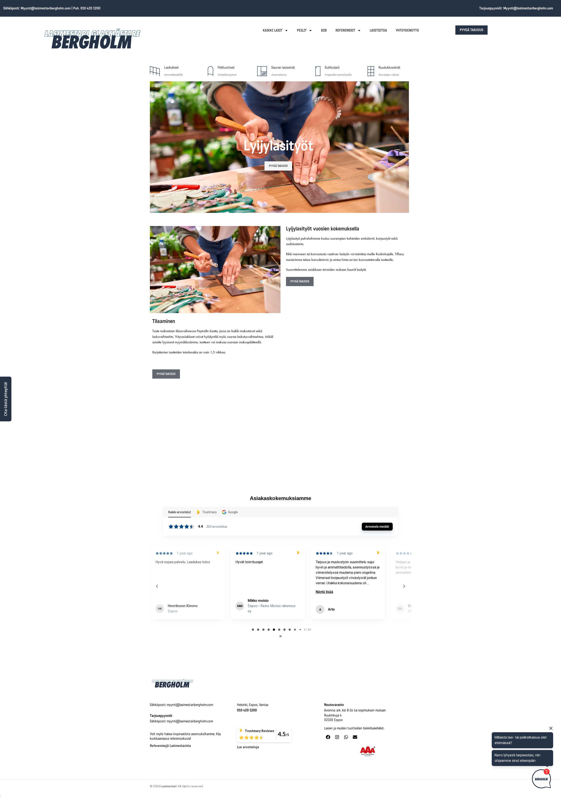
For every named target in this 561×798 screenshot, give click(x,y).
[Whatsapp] (346, 737)
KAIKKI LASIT (272, 30)
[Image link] (172, 683)
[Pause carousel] (280, 636)
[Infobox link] (173, 71)
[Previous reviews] (157, 586)
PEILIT (302, 30)
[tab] (253, 629)
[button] (5, 399)
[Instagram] (337, 737)
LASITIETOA (378, 30)
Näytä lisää (257, 592)
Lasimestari (168, 786)
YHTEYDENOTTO (407, 30)
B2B (324, 30)
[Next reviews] (404, 586)
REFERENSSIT (345, 30)
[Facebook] (328, 737)
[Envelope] (355, 737)
